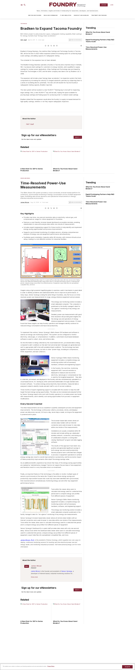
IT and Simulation (65, 15)
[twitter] (51, 45)
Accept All (127, 666)
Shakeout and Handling (81, 15)
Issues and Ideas (25, 178)
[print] (81, 45)
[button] (21, 5)
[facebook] (45, 45)
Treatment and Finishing (99, 15)
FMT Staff (23, 40)
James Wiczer (24, 202)
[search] (24, 5)
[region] (67, 667)
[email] (57, 45)
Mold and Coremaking (51, 15)
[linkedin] (48, 45)
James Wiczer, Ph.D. (27, 542)
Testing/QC (23, 23)
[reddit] (54, 45)
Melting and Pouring (34, 15)
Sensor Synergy (66, 573)
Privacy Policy (50, 666)
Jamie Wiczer (35, 573)
